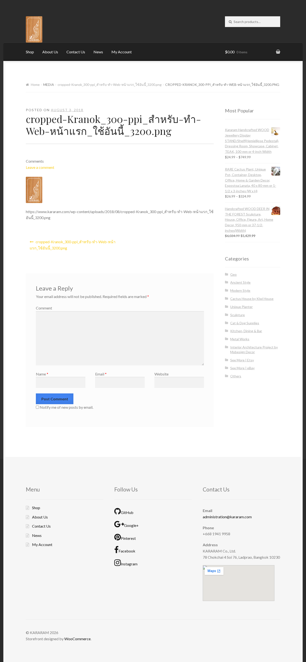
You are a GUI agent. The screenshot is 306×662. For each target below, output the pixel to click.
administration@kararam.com (227, 516)
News (98, 52)
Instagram (129, 564)
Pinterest (128, 538)
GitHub (127, 512)
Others (235, 376)
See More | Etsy (242, 360)
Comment (44, 308)
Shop (30, 52)
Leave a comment (40, 167)
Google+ (131, 525)
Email (101, 374)
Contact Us (75, 52)
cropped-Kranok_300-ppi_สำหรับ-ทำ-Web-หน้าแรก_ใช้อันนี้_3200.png (110, 85)
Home (35, 85)
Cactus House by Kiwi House (251, 299)
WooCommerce (77, 638)
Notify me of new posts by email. (66, 407)
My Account (121, 52)
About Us (50, 52)
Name (42, 374)
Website (161, 374)
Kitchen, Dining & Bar (246, 331)
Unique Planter (241, 307)
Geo (233, 274)
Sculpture (237, 315)
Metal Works (239, 339)
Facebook (127, 551)
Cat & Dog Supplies (244, 323)
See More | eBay (242, 368)
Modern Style (240, 290)
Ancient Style (240, 282)
